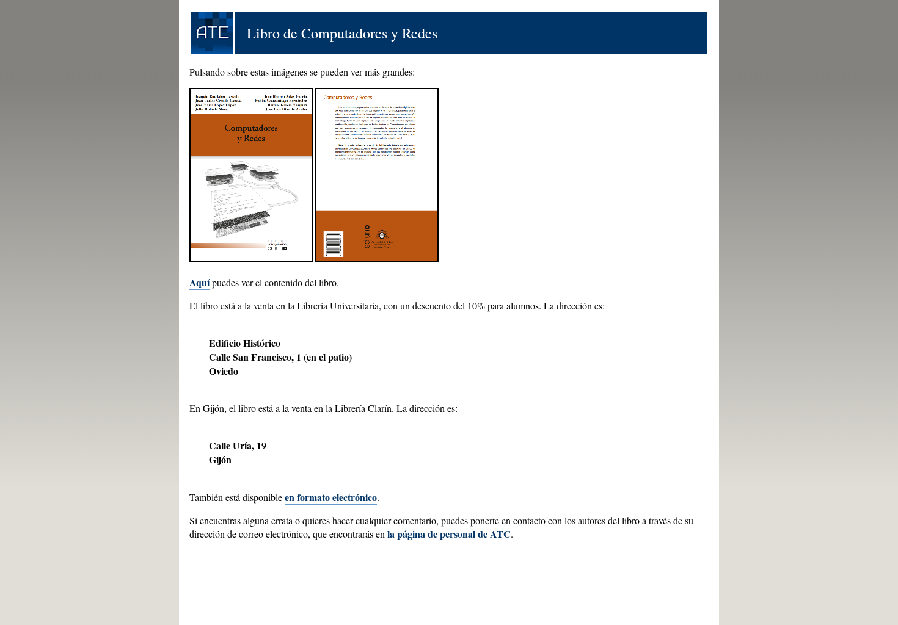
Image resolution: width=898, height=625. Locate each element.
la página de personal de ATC (449, 534)
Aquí (199, 282)
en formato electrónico (331, 497)
